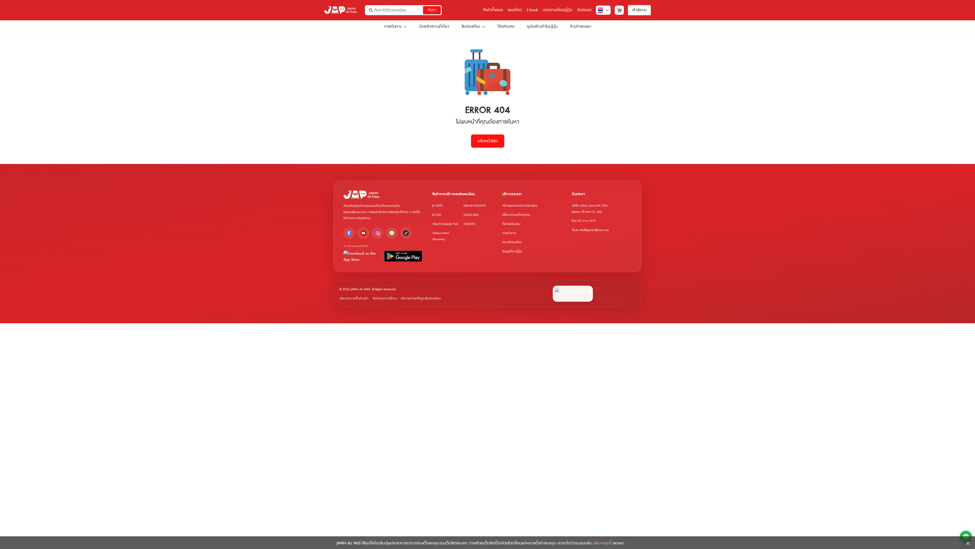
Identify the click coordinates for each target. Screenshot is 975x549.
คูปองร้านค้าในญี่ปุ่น (542, 26)
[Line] (391, 233)
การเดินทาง (392, 27)
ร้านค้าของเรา (580, 26)
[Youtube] (363, 233)
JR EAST (436, 215)
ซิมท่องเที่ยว (471, 27)
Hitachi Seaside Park (445, 224)
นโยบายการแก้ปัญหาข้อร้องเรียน (421, 298)
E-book (532, 10)
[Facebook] (349, 233)
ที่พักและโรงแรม (511, 224)
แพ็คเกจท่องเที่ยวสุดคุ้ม (516, 215)
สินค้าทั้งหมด (493, 10)
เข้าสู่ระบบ (639, 10)
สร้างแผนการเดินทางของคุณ (520, 206)
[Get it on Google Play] (403, 256)
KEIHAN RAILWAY (475, 206)
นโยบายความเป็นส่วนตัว (354, 298)
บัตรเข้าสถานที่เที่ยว (434, 26)
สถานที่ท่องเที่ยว (512, 242)
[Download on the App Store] (363, 256)
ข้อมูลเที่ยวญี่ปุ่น (512, 251)
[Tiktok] (406, 233)
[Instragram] (377, 233)
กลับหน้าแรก (487, 141)
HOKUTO (469, 224)
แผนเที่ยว (515, 10)
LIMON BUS (471, 215)
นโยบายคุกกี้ (602, 543)
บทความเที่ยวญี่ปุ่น (557, 10)
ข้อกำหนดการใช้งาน (385, 298)
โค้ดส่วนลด (506, 26)
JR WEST (437, 206)
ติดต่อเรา (584, 10)
